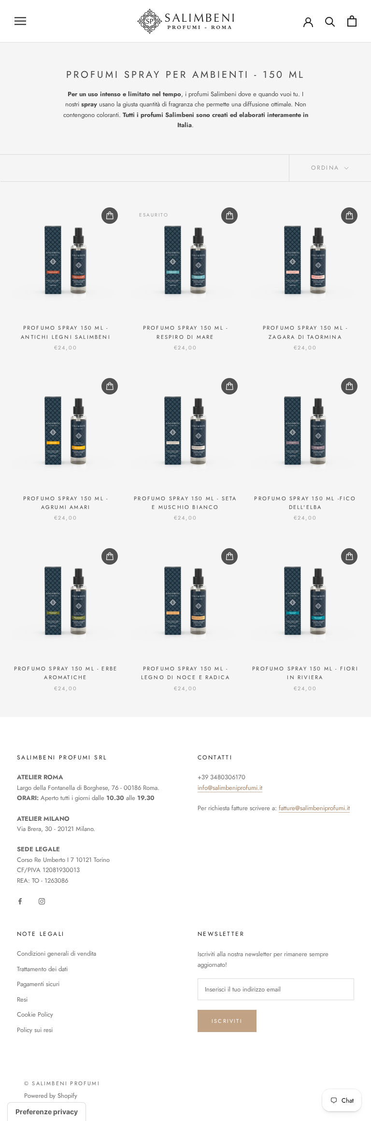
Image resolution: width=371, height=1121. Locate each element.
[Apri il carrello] (352, 21)
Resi (22, 999)
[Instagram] (42, 900)
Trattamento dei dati (42, 969)
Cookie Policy (35, 1014)
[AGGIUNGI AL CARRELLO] (109, 215)
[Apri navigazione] (20, 21)
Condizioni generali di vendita (56, 953)
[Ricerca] (330, 21)
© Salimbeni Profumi (62, 1083)
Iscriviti (227, 1021)
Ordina (326, 167)
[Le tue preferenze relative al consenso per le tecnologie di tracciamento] (47, 1112)
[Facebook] (20, 900)
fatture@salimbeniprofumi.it (314, 808)
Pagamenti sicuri (38, 984)
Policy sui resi (35, 1029)
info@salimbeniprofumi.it (230, 787)
